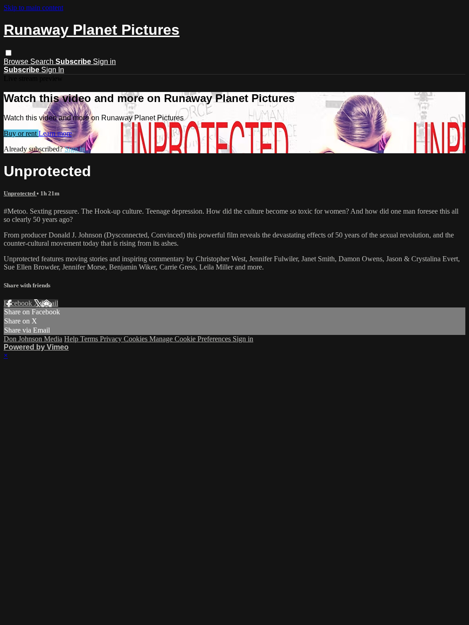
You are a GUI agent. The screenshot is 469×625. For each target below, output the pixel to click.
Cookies (136, 339)
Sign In (52, 70)
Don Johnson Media (33, 339)
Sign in (104, 61)
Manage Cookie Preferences (191, 339)
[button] (8, 53)
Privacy (112, 339)
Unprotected (20, 193)
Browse (17, 61)
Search (42, 61)
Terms (90, 339)
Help (72, 339)
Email (49, 303)
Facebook (19, 303)
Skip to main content (33, 7)
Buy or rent (21, 133)
